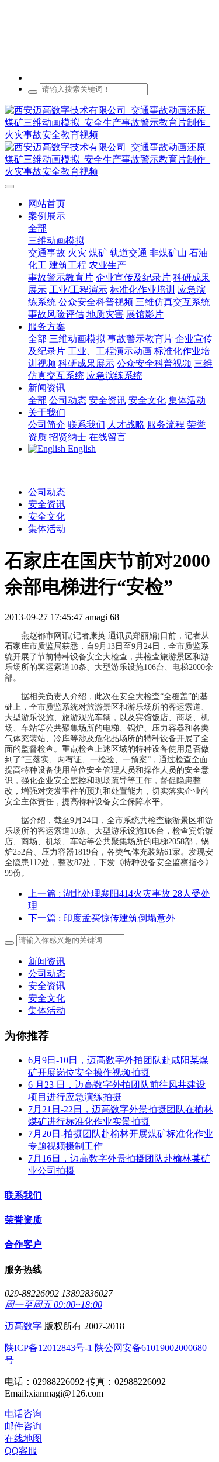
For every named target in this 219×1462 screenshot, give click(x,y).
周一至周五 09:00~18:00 (53, 1304)
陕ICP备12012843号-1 (48, 1348)
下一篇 (101, 918)
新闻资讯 (46, 961)
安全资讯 (46, 504)
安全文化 (46, 516)
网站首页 (46, 204)
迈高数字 (23, 1326)
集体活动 (46, 529)
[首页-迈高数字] (109, 141)
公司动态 (46, 492)
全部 (37, 228)
